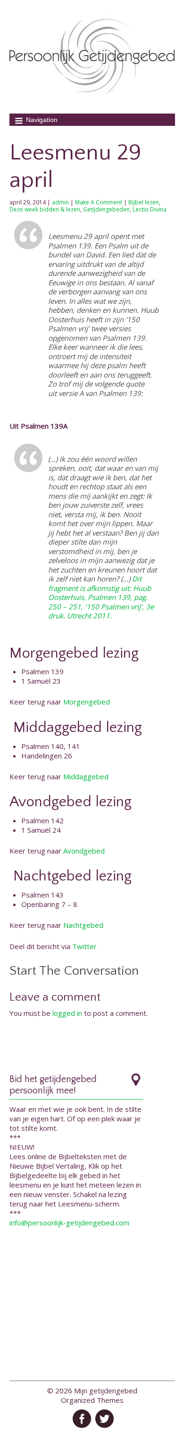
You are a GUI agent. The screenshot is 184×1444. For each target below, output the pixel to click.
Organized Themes (92, 1400)
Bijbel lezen (143, 202)
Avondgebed (84, 850)
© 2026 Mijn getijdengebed (92, 1390)
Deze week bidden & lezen (44, 209)
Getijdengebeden (106, 209)
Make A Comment (98, 202)
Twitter (84, 946)
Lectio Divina (150, 209)
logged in (67, 1013)
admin (60, 202)
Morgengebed (86, 701)
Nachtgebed (83, 925)
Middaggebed (86, 776)
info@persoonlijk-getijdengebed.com (69, 1222)
